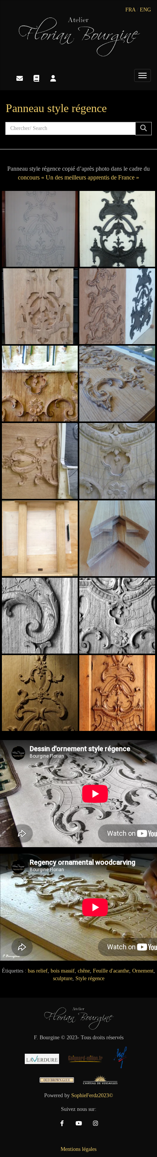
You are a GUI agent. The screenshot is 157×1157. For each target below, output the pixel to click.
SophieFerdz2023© (92, 1095)
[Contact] (19, 78)
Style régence (89, 978)
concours (29, 177)
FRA (130, 10)
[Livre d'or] (36, 78)
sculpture (62, 978)
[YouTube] (78, 1123)
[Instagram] (95, 1123)
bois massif (63, 971)
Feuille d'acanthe (111, 971)
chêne (84, 971)
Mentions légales (78, 1149)
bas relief (38, 971)
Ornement (143, 971)
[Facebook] (61, 1123)
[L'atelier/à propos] (53, 78)
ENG (145, 10)
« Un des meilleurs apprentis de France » (90, 177)
